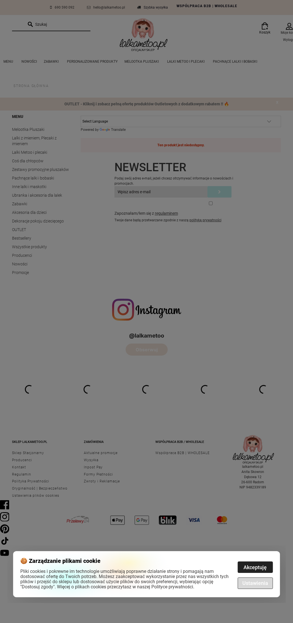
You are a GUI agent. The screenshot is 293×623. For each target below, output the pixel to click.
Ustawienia (255, 583)
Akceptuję (255, 567)
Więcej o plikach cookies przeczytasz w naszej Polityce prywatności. (125, 587)
